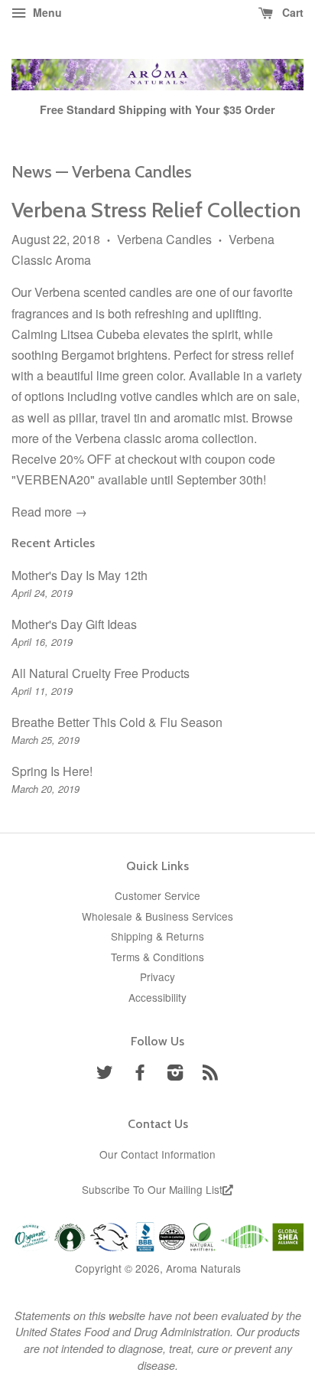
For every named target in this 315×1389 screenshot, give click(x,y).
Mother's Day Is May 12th (79, 575)
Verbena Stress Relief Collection (156, 210)
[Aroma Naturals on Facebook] (140, 1074)
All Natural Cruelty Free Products (100, 673)
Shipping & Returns (157, 936)
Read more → (49, 511)
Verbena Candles (164, 239)
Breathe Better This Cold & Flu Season (116, 722)
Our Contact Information (157, 1154)
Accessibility (157, 997)
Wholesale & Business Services (157, 916)
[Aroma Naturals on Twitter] (104, 1074)
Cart (291, 12)
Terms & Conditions (157, 956)
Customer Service (157, 895)
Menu (46, 12)
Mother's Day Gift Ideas (74, 624)
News (31, 171)
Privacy (157, 976)
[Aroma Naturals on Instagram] (175, 1074)
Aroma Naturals (203, 1268)
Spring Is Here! (52, 771)
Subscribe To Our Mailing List (152, 1189)
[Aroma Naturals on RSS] (210, 1074)
